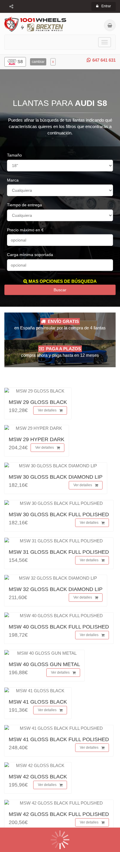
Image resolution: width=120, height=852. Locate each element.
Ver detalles (47, 410)
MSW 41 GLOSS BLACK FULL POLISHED (59, 739)
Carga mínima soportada (30, 254)
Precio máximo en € (25, 230)
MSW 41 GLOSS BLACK (38, 702)
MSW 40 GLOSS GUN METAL (44, 664)
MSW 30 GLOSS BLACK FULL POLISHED (59, 514)
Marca (13, 180)
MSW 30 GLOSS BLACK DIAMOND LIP (56, 477)
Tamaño (14, 155)
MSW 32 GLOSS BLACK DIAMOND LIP (56, 589)
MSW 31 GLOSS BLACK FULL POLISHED (59, 552)
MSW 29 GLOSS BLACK (38, 402)
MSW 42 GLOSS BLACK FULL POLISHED (59, 814)
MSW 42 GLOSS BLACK (38, 777)
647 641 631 (104, 60)
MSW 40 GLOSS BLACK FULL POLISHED (59, 627)
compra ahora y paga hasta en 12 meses (60, 352)
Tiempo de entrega (24, 205)
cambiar (38, 62)
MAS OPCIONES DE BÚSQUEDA (62, 281)
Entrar (106, 6)
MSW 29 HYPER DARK (36, 439)
